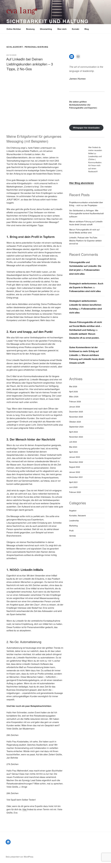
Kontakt (75, 29)
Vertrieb (72, 535)
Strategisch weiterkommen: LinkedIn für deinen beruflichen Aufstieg (85, 304)
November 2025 (76, 416)
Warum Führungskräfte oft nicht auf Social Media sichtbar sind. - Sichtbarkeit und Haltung (85, 326)
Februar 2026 (75, 401)
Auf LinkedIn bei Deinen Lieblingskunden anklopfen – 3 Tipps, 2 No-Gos (29, 63)
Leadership (74, 520)
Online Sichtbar (13, 29)
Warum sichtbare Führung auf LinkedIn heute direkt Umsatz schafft (86, 223)
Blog (86, 29)
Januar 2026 (74, 406)
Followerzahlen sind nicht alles (85, 291)
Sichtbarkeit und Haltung (47, 21)
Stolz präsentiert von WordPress (19, 856)
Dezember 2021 (76, 477)
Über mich (62, 29)
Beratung (30, 29)
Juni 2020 (73, 487)
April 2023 (73, 451)
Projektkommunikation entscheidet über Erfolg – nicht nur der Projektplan (86, 204)
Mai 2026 (73, 386)
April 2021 (73, 482)
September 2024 (76, 426)
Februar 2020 (75, 492)
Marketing (73, 525)
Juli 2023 (73, 441)
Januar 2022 (74, 472)
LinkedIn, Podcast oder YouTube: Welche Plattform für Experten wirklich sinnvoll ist (85, 240)
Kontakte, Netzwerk (77, 515)
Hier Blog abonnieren (81, 183)
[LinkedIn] (71, 56)
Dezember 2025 (76, 411)
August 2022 (74, 467)
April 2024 (73, 431)
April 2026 (73, 391)
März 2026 (73, 396)
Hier (24, 809)
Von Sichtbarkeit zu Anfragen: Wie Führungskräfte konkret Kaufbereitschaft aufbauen (86, 213)
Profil (71, 530)
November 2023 (76, 436)
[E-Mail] (78, 56)
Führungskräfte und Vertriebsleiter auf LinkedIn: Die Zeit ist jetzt (85, 266)
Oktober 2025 (75, 421)
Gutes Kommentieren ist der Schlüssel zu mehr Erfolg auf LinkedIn (84, 351)
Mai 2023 (73, 447)
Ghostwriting (46, 29)
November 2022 (76, 462)
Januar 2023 (74, 457)
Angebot (72, 510)
